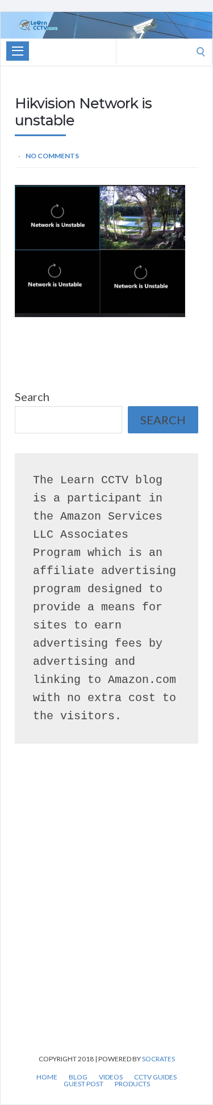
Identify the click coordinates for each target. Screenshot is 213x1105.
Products (132, 1084)
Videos (111, 1077)
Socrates (158, 1059)
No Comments (52, 155)
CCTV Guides (155, 1077)
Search (32, 396)
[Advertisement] (106, 915)
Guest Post (83, 1084)
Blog (78, 1077)
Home (46, 1077)
